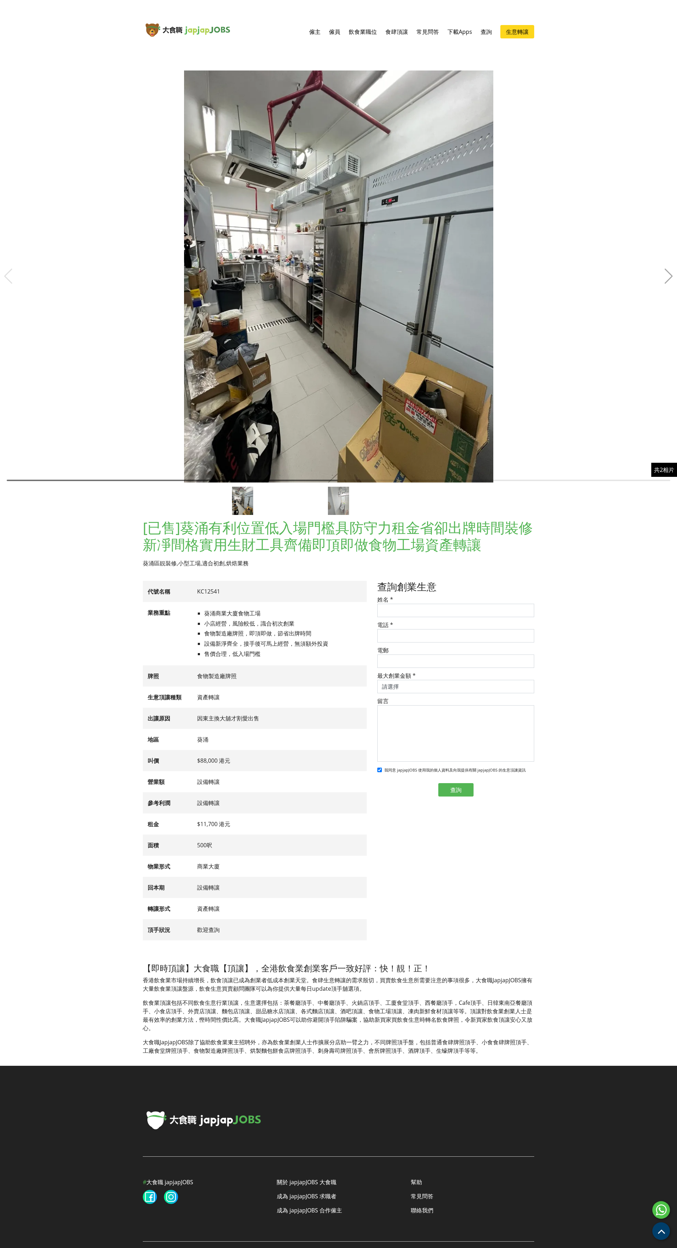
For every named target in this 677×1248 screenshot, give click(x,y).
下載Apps (459, 32)
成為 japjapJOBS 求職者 (306, 1196)
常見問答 (427, 32)
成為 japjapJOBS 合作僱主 (309, 1210)
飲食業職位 (363, 32)
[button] (668, 276)
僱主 (315, 32)
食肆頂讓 (396, 32)
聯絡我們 (422, 1210)
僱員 (334, 32)
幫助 (416, 1182)
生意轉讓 (517, 32)
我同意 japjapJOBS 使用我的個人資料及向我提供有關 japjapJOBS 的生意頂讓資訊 (455, 770)
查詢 (486, 32)
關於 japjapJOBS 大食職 (306, 1182)
